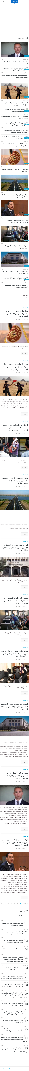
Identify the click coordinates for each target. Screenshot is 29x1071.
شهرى (20, 915)
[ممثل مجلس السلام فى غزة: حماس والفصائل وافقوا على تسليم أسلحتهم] (14, 50)
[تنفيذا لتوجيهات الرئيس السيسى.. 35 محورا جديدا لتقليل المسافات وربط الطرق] (14, 183)
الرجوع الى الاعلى (5, 1068)
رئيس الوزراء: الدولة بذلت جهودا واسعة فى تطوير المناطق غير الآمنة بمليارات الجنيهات (16, 131)
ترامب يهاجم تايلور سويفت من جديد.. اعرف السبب (15, 949)
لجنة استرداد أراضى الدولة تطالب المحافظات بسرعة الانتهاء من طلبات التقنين (15, 144)
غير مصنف (25, 307)
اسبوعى (26, 915)
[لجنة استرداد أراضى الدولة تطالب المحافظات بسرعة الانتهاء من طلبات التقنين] (14, 138)
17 (1, 903)
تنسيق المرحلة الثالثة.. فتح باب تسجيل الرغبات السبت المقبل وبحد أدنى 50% (15, 247)
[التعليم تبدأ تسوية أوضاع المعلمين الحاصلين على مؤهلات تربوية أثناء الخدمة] (14, 259)
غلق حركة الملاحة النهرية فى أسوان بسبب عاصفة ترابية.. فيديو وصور (15, 933)
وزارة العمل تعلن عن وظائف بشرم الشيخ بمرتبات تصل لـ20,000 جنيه (15, 170)
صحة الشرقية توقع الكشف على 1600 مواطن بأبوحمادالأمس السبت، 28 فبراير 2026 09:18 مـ (14, 977)
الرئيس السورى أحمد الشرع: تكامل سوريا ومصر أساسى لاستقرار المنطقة (16, 286)
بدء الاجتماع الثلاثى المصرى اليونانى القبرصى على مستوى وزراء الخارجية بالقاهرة (15, 1013)
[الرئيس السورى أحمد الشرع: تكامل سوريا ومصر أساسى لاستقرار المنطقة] (14, 279)
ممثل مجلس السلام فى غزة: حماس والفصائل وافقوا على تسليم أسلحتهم (15, 62)
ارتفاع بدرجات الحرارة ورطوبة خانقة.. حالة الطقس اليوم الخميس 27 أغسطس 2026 (15, 427)
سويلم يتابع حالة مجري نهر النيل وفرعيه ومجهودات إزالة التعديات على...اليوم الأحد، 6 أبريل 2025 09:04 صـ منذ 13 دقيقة (15, 1049)
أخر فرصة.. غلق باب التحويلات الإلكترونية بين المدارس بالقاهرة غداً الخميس (15, 547)
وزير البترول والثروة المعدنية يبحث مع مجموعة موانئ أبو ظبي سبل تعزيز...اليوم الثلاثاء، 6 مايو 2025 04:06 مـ (14, 1039)
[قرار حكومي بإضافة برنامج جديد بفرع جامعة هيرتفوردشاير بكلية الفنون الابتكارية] (14, 208)
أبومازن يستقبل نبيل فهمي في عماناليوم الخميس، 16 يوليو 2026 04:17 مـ (16, 968)
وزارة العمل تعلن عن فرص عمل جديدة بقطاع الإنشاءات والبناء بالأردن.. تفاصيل (14, 117)
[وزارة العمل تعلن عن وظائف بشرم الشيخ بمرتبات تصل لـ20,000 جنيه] (14, 157)
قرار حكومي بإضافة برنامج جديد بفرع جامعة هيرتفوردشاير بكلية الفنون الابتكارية (17, 221)
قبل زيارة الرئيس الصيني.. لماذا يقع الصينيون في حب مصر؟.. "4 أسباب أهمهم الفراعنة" (15, 104)
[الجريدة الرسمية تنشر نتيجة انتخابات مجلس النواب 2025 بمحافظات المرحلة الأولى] (14, 69)
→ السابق (25, 903)
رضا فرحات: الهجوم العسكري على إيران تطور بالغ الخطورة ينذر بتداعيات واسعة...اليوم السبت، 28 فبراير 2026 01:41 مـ (15, 995)
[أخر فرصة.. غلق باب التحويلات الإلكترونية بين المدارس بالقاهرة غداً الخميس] (14, 566)
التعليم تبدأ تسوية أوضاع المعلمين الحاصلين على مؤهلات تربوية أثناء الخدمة (15, 272)
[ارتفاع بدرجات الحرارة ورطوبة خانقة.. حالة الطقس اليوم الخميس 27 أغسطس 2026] (14, 446)
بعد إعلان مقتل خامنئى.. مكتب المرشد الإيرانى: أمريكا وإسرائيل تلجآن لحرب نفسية (15, 985)
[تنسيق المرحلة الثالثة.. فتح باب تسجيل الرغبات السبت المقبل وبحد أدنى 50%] (14, 234)
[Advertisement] (14, 19)
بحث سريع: (25, 295)
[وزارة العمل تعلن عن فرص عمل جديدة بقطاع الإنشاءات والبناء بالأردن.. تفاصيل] (14, 110)
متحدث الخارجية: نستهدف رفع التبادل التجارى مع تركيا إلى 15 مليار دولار (15, 1004)
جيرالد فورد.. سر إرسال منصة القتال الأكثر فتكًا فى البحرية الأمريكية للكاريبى (15, 941)
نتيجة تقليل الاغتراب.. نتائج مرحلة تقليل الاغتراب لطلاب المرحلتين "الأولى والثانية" (14, 653)
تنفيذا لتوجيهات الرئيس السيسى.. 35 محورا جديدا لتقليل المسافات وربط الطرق (15, 196)
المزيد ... (24, 353)
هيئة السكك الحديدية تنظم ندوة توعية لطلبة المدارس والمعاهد (15, 1021)
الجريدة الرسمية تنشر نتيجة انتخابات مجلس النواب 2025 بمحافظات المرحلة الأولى (15, 76)
